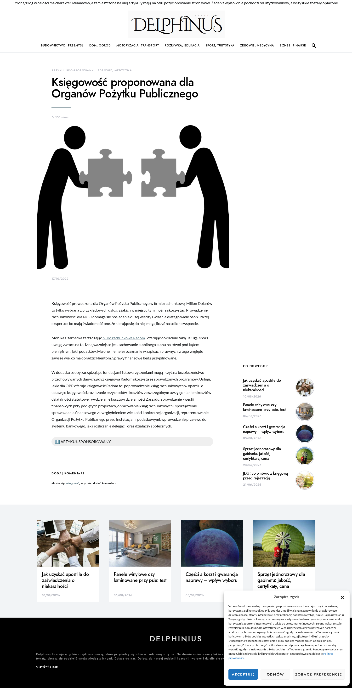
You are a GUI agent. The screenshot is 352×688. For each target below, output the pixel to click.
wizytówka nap (47, 667)
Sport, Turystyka (219, 45)
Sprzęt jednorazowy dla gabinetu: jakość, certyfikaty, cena (262, 453)
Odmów (275, 674)
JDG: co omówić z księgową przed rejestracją (265, 476)
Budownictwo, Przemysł (62, 45)
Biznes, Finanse (293, 45)
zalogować (72, 483)
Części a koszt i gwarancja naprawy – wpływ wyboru (264, 429)
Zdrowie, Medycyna (257, 45)
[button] (342, 596)
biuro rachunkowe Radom (123, 337)
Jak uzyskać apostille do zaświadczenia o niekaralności (262, 385)
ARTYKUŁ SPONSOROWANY (72, 70)
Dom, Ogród (100, 45)
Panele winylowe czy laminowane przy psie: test (264, 407)
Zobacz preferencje (318, 674)
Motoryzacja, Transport (137, 45)
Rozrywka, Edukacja (182, 45)
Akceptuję (243, 674)
